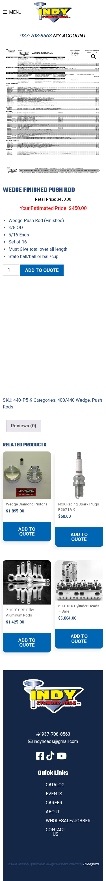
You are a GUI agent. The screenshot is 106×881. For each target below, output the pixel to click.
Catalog (55, 784)
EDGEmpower (91, 864)
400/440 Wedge (73, 400)
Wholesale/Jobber (68, 820)
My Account (69, 35)
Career (54, 802)
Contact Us (55, 832)
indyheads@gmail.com (56, 741)
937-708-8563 (36, 35)
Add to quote (42, 270)
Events (54, 793)
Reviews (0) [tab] (23, 425)
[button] (93, 57)
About (53, 811)
